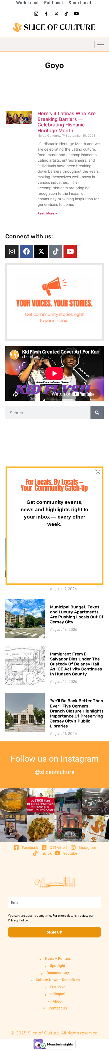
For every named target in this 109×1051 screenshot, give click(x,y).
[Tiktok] (66, 13)
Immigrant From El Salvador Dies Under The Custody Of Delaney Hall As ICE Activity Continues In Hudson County (76, 664)
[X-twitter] (56, 13)
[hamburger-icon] (100, 44)
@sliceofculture (55, 772)
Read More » (47, 213)
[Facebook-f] (46, 13)
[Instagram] (12, 251)
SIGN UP (54, 932)
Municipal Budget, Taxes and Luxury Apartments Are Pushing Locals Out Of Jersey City (76, 614)
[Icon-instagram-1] (36, 13)
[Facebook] (26, 251)
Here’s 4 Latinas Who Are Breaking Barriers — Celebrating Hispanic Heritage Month (67, 122)
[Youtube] (76, 13)
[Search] (97, 412)
